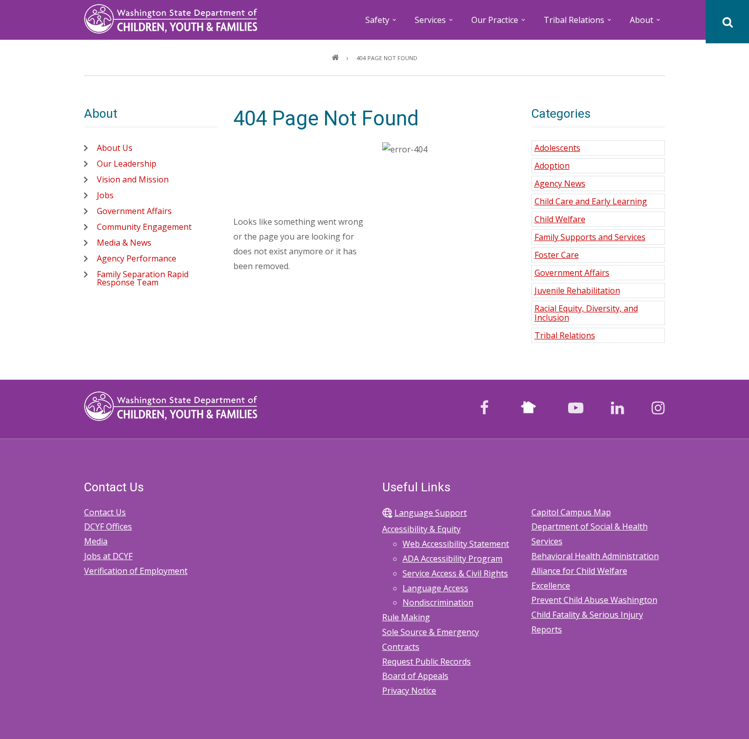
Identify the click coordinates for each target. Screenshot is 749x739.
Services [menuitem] (434, 23)
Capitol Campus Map (571, 512)
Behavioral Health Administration (595, 556)
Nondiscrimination (438, 602)
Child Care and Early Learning (590, 201)
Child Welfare (559, 219)
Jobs (105, 195)
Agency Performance (136, 258)
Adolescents (557, 147)
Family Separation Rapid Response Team (143, 278)
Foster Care (556, 254)
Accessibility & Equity (421, 529)
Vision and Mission (133, 179)
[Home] (170, 17)
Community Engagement (144, 226)
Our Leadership (126, 163)
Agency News (559, 183)
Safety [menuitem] (381, 23)
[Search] (727, 21)
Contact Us (105, 512)
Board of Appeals (415, 675)
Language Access (435, 588)
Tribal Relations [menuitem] (578, 23)
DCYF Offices (108, 526)
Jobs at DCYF (108, 556)
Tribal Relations (564, 335)
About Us (114, 147)
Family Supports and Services (590, 237)
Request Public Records (426, 661)
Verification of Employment (136, 570)
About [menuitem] (646, 23)
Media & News (124, 242)
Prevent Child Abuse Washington (594, 599)
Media (96, 541)
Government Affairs (134, 211)
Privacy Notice (409, 690)
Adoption (552, 165)
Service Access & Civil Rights (455, 573)
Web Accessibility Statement (456, 543)
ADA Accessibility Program (452, 558)
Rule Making (406, 617)
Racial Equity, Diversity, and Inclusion (586, 313)
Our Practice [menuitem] (499, 23)
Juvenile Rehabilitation (577, 290)
